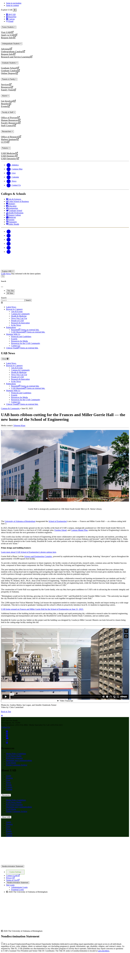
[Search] (3, 276)
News (8, 782)
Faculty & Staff (8, 112)
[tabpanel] (65, 299)
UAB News (6, 274)
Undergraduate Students (11, 44)
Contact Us (5, 727)
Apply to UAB (8, 35)
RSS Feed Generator (14, 758)
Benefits (5, 103)
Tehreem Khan (19, 425)
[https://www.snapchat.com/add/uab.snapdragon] (7, 734)
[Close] (15, 10)
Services (5, 84)
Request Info (7, 37)
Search (3, 298)
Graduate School (8, 68)
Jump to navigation (13, 3)
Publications (11, 327)
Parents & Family (8, 79)
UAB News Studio (13, 756)
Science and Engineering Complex (38, 556)
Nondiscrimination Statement (12, 866)
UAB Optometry (8, 158)
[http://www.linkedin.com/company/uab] (7, 743)
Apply (8, 776)
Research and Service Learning (15, 57)
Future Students (8, 27)
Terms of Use (12, 880)
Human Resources (9, 120)
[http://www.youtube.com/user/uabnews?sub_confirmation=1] (7, 738)
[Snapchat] (8, 248)
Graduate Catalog (9, 70)
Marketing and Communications (19, 760)
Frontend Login (17, 889)
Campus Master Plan (79, 530)
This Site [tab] (10, 291)
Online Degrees (8, 73)
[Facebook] (8, 231)
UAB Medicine (8, 153)
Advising (5, 49)
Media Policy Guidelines (16, 754)
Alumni (5, 96)
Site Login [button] (10, 885)
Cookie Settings (15, 872)
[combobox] (13, 300)
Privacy (10, 878)
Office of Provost (9, 117)
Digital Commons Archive (16, 765)
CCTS (4, 142)
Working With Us (13, 334)
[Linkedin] (8, 252)
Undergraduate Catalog (11, 51)
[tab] (46, 498)
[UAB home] (65, 269)
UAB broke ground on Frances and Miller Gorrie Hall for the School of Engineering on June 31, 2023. (42, 609)
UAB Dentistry (8, 156)
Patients (5, 148)
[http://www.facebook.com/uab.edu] (7, 731)
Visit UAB (6, 32)
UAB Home (11, 763)
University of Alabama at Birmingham (20, 521)
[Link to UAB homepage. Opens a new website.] (23, 843)
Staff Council (7, 125)
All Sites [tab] (10, 293)
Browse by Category (14, 309)
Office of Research (9, 136)
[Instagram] (8, 239)
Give (8, 780)
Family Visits (7, 89)
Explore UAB (7, 271)
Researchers (7, 131)
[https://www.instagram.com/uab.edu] (7, 736)
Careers (9, 787)
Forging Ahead (60, 530)
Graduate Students (9, 63)
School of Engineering (58, 521)
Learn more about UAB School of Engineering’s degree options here (28, 552)
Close (4, 359)
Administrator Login (19, 887)
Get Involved (7, 101)
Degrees (9, 778)
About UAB (6, 817)
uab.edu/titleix (103, 951)
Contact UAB (13, 875)
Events (4, 106)
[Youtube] (8, 244)
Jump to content (12, 5)
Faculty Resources (9, 123)
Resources (5, 87)
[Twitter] (8, 235)
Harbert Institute (8, 139)
